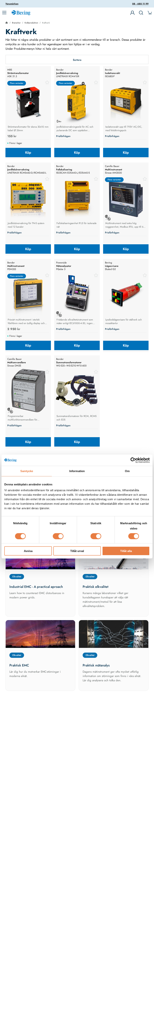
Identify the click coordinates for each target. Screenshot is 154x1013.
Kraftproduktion (31, 22)
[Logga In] (132, 13)
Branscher (16, 22)
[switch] (58, 536)
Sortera (77, 60)
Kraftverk (46, 22)
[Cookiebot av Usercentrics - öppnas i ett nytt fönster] (133, 460)
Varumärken (11, 3)
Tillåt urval (77, 551)
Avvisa (28, 551)
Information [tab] (77, 470)
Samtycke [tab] (26, 470)
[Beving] (21, 13)
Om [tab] (127, 470)
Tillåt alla (126, 551)
